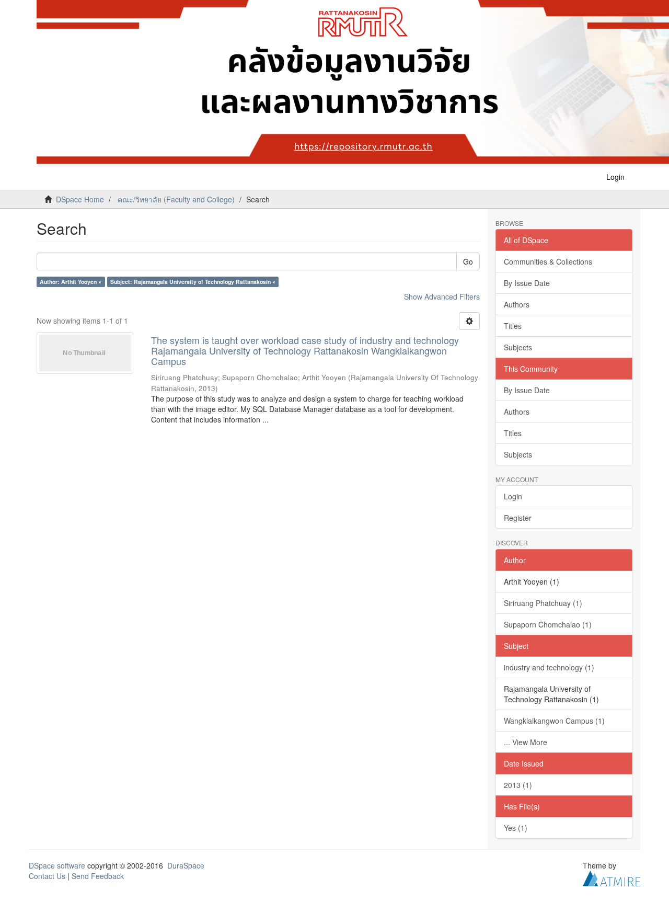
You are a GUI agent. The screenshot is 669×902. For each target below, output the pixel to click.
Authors (516, 304)
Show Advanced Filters (442, 296)
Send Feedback (98, 876)
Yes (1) (515, 828)
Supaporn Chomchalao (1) (548, 624)
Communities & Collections (548, 261)
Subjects (518, 347)
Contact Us (47, 876)
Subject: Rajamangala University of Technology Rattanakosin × (192, 282)
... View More (525, 742)
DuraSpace (185, 865)
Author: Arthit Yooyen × (70, 282)
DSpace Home (80, 199)
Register (518, 517)
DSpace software (57, 865)
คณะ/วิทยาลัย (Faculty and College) (176, 199)
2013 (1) (518, 785)
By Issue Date (527, 283)
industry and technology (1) (549, 667)
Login (513, 496)
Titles (513, 326)
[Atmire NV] (611, 877)
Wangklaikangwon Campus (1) (554, 720)
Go (468, 261)
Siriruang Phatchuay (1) (543, 603)
